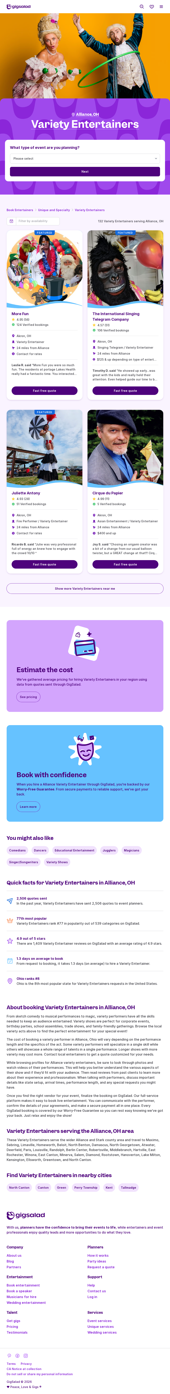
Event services (99, 1321)
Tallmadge (128, 1187)
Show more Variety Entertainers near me (85, 588)
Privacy (26, 1363)
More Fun (20, 314)
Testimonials (17, 1332)
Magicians (131, 850)
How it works (98, 1255)
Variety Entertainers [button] (85, 124)
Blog (10, 1261)
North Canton (19, 1187)
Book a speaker (19, 1291)
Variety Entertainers (90, 210)
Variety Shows (57, 862)
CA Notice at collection (24, 1369)
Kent (109, 1187)
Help (91, 1285)
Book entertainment (23, 1285)
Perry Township (85, 1187)
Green (61, 1187)
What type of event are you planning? (45, 147)
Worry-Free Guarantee (35, 789)
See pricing (28, 697)
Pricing (12, 1327)
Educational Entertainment (74, 850)
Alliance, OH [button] (87, 114)
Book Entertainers (20, 210)
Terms (11, 1363)
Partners (14, 1267)
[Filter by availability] (38, 221)
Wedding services (102, 1332)
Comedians (17, 850)
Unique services (100, 1327)
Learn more (28, 806)
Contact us (96, 1291)
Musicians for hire (21, 1297)
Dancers (40, 850)
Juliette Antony (26, 493)
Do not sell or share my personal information (40, 1374)
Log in (92, 1297)
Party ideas (96, 1261)
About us (14, 1255)
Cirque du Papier (107, 493)
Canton (43, 1187)
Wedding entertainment (26, 1303)
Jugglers (109, 850)
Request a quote (101, 1267)
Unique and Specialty (54, 210)
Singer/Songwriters (23, 862)
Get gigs (13, 1321)
